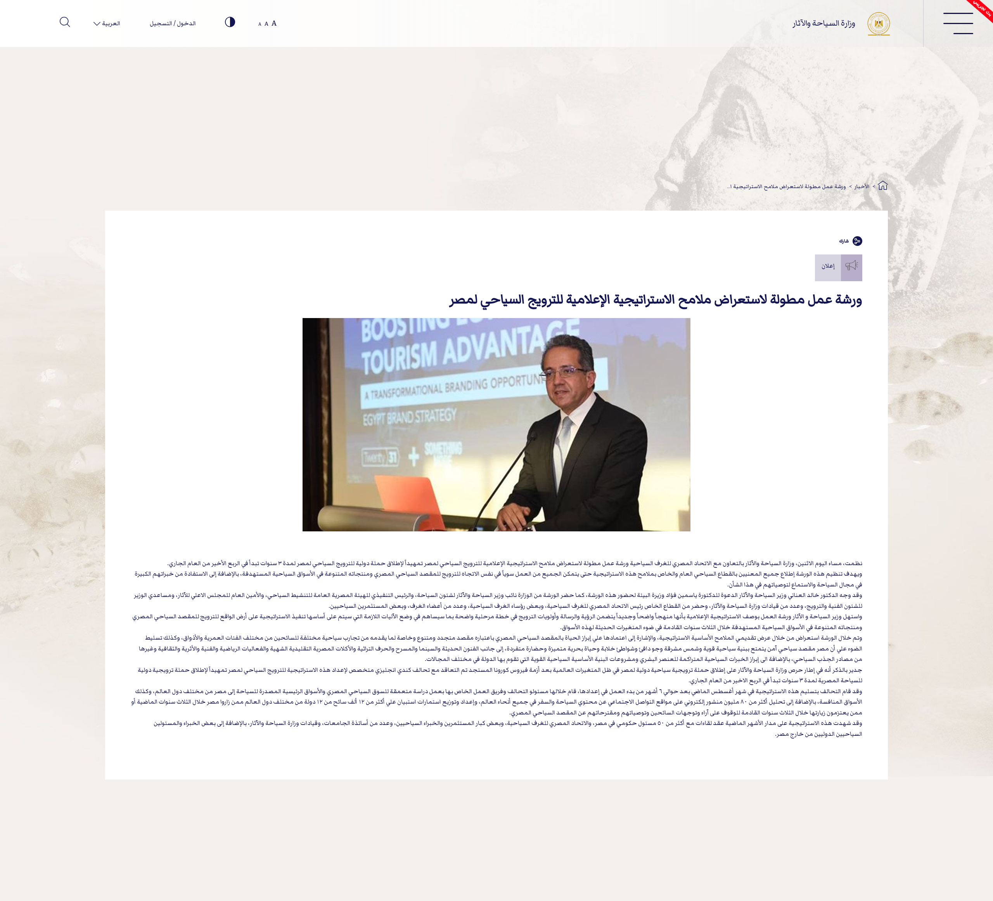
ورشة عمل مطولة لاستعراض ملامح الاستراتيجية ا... (786, 186)
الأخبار (862, 186)
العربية (110, 23)
